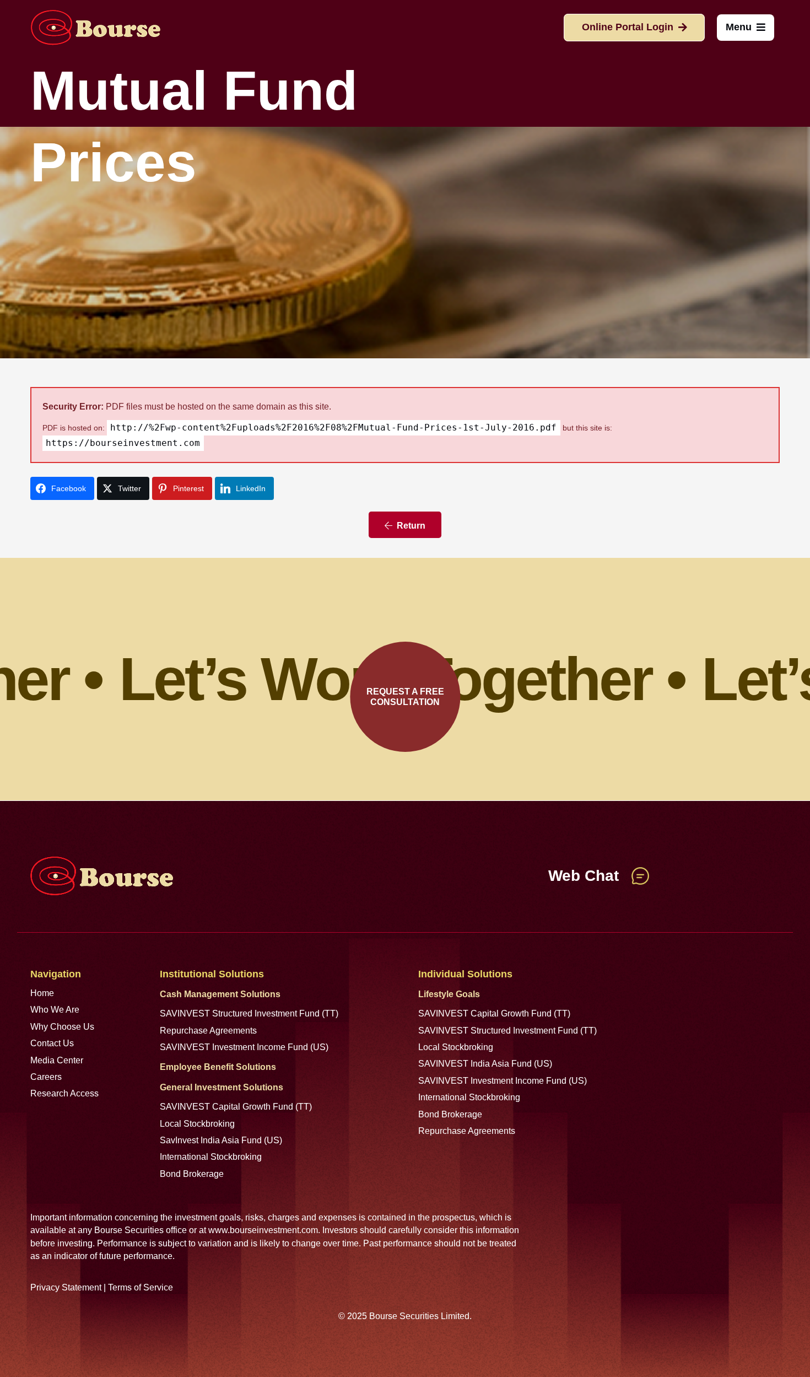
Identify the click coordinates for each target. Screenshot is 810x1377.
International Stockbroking (211, 1156)
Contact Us (52, 1043)
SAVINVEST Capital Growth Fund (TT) (236, 1106)
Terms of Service (140, 1287)
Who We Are (54, 1009)
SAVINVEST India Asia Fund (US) (485, 1063)
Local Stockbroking (197, 1123)
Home (42, 993)
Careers (46, 1077)
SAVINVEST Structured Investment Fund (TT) (249, 1013)
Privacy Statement (65, 1287)
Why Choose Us (62, 1026)
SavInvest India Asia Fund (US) (221, 1140)
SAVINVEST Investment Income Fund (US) (244, 1047)
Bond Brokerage (192, 1174)
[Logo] (95, 27)
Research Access (64, 1093)
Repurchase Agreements (208, 1030)
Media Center (56, 1060)
